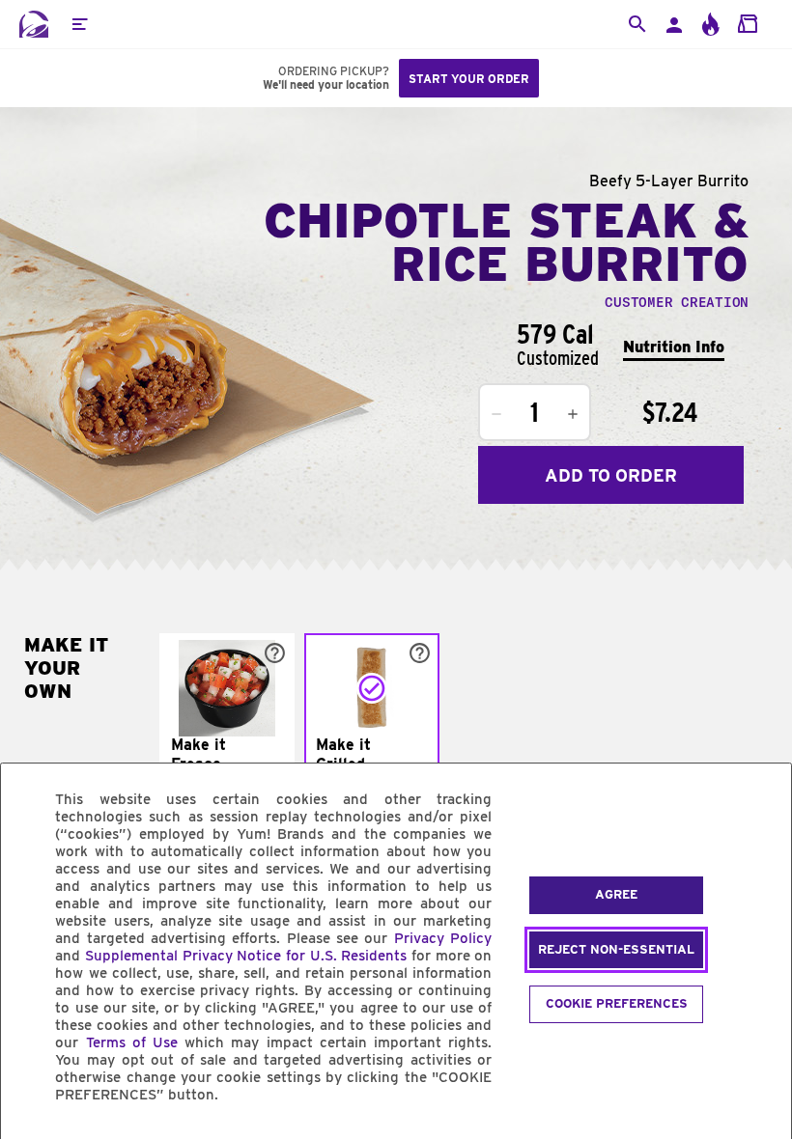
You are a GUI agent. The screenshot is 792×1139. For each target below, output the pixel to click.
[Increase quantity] (572, 414)
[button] (79, 24)
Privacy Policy (443, 938)
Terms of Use (132, 1042)
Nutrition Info (673, 347)
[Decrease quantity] (496, 414)
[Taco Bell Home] (33, 24)
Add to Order (611, 475)
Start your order (469, 78)
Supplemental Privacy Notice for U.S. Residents (246, 955)
